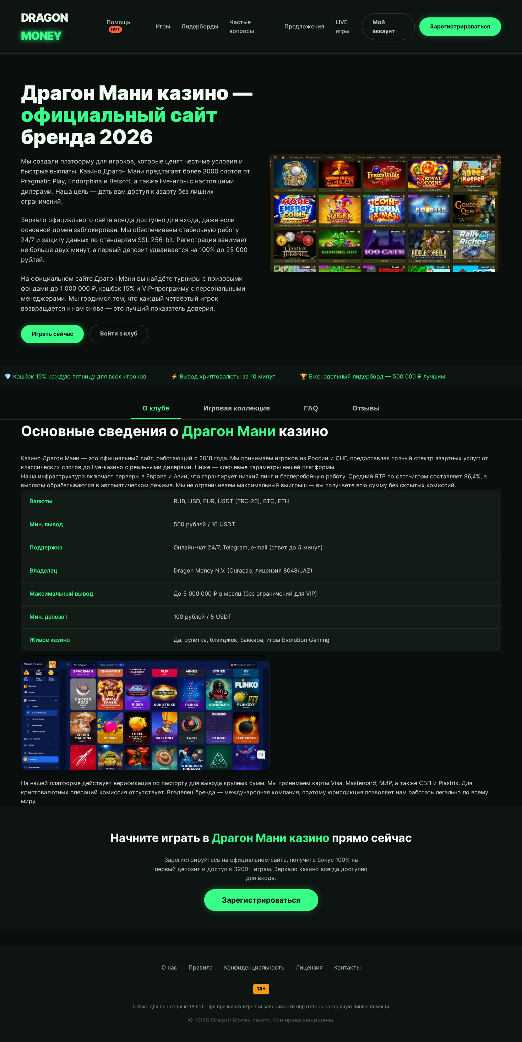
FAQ (311, 408)
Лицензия (309, 967)
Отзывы (366, 408)
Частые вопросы (241, 26)
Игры (163, 26)
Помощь (118, 25)
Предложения (304, 26)
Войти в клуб (118, 333)
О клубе (155, 408)
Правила (201, 967)
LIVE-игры (343, 26)
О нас (169, 967)
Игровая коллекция (236, 408)
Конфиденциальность (254, 967)
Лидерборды (199, 26)
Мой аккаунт (384, 26)
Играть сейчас (52, 333)
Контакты (347, 967)
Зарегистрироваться (460, 26)
